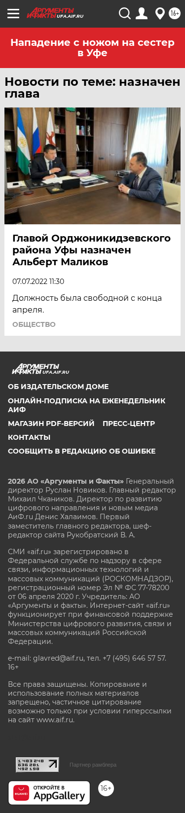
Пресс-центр (129, 423)
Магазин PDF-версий (51, 423)
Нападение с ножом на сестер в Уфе (92, 47)
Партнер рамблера (93, 765)
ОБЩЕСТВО (34, 324)
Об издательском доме (58, 386)
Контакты (29, 437)
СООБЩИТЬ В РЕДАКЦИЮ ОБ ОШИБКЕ (81, 451)
